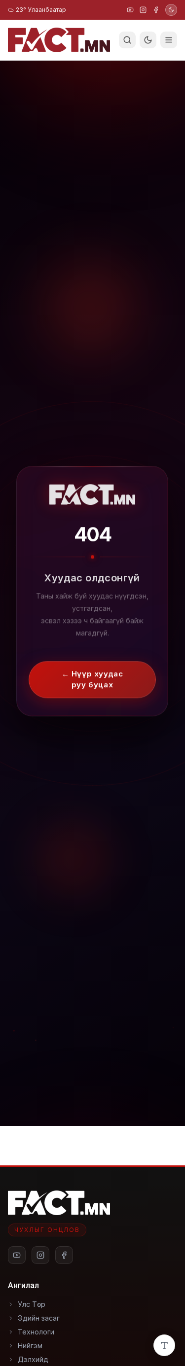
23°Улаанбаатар (41, 9)
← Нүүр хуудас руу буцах (92, 673)
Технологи (36, 1332)
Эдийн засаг (39, 1318)
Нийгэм (30, 1345)
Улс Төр (31, 1304)
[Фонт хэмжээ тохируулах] (164, 1345)
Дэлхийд (33, 1359)
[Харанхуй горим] (171, 10)
